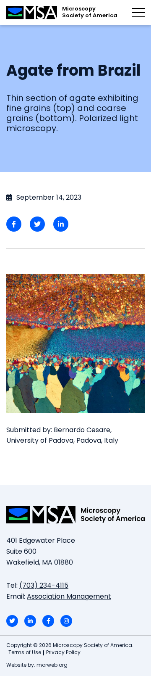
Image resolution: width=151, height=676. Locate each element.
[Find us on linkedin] (30, 621)
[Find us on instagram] (66, 621)
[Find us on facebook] (48, 621)
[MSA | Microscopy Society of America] (75, 514)
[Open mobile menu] (138, 12)
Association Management (69, 597)
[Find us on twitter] (12, 621)
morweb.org (52, 665)
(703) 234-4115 (43, 586)
